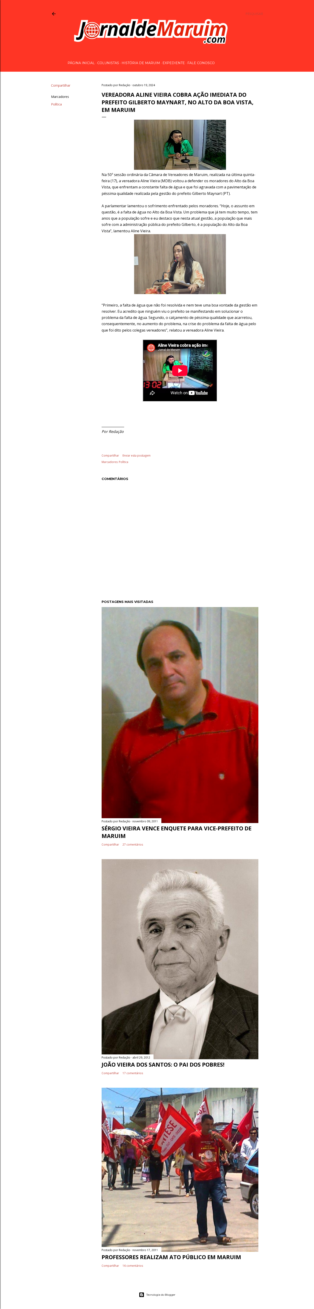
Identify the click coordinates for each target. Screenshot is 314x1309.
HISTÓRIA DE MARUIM (141, 63)
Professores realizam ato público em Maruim (171, 1257)
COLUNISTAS (108, 63)
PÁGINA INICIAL (81, 63)
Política (56, 104)
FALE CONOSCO (201, 63)
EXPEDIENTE (174, 63)
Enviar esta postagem (137, 455)
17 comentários (133, 1073)
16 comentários (133, 1266)
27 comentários (133, 844)
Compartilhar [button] (60, 85)
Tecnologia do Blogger (160, 1294)
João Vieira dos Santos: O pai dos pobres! (163, 1064)
